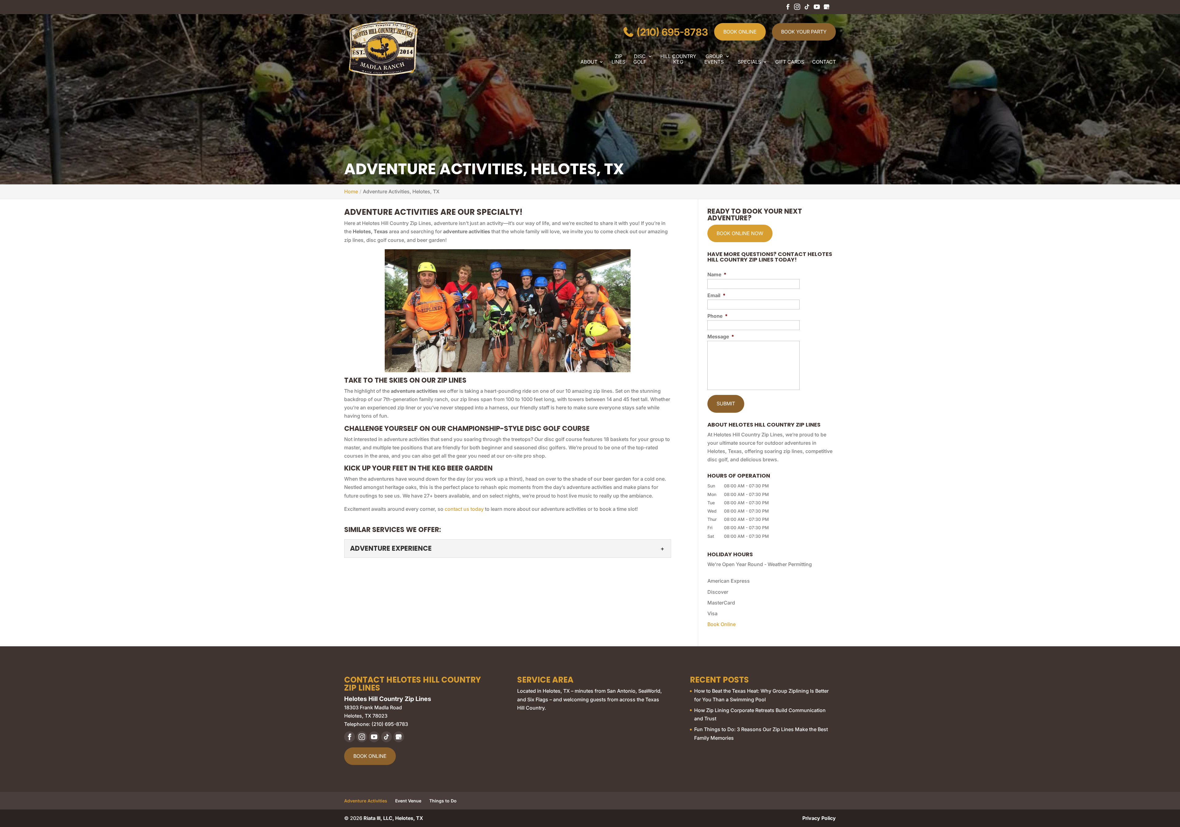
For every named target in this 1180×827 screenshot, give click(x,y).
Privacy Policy (819, 818)
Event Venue (408, 800)
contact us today (464, 509)
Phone (717, 316)
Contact (824, 62)
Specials (749, 62)
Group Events (714, 59)
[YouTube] (817, 9)
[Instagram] (797, 9)
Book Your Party (804, 32)
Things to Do (443, 800)
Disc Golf (639, 59)
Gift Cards (789, 62)
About (588, 62)
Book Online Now (740, 233)
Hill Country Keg (678, 59)
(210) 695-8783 (671, 32)
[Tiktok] (807, 9)
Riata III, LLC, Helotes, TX (393, 818)
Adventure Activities (365, 800)
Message (720, 336)
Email (716, 295)
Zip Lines (618, 59)
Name (716, 274)
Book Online (740, 32)
